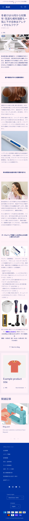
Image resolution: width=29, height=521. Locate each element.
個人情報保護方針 (8, 472)
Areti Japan (12, 518)
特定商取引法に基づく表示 (10, 476)
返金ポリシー (6, 480)
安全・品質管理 (7, 461)
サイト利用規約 (7, 465)
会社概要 (5, 450)
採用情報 (5, 458)
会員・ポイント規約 (8, 469)
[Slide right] (18, 439)
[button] (3, 7)
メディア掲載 (6, 454)
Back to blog (16, 347)
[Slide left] (11, 439)
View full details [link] (20, 387)
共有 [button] (4, 32)
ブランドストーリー (8, 447)
